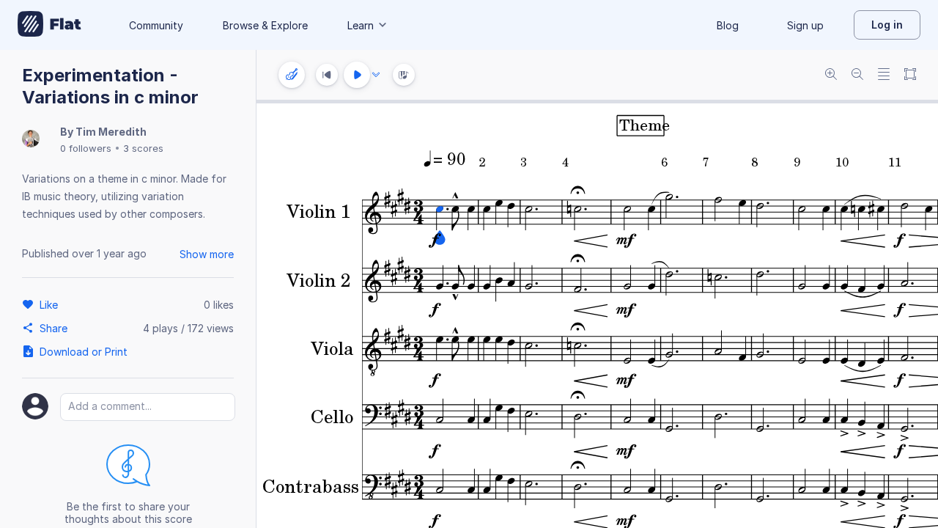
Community (156, 25)
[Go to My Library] (49, 25)
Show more (207, 254)
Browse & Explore (265, 25)
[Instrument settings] (291, 75)
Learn (360, 25)
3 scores (143, 148)
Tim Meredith (111, 131)
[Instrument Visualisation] (404, 75)
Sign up (805, 25)
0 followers (85, 148)
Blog (728, 25)
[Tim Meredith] (31, 140)
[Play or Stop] (357, 75)
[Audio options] (376, 75)
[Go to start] (327, 75)
